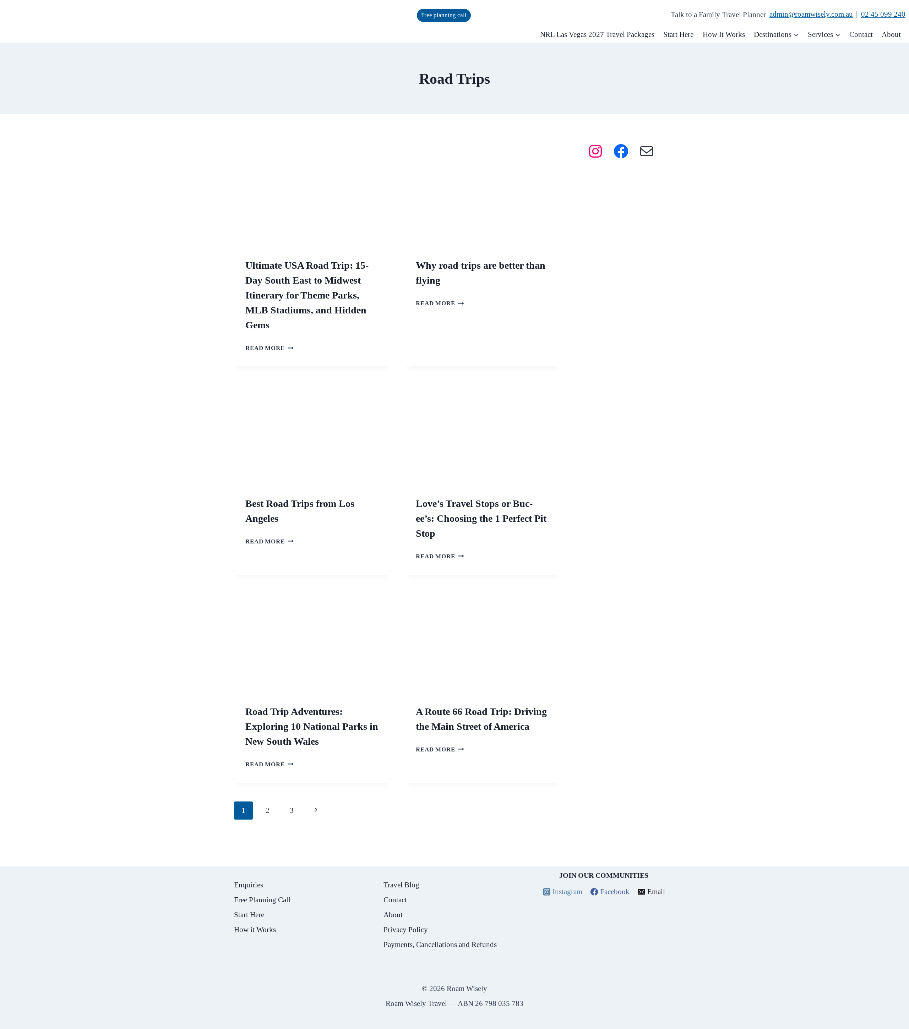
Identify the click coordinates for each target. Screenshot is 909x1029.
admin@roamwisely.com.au (811, 14)
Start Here (678, 34)
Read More (269, 348)
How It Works (724, 34)
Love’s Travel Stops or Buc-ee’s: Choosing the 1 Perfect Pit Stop (481, 518)
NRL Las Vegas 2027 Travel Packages (597, 34)
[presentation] (312, 195)
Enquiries (248, 885)
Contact (861, 34)
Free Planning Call (262, 900)
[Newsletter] (631, 238)
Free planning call (444, 15)
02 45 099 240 (883, 14)
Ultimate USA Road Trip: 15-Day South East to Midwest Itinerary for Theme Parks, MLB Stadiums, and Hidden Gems (307, 295)
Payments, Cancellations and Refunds (440, 944)
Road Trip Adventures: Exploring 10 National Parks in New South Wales (311, 726)
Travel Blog (401, 885)
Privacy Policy (405, 929)
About (891, 34)
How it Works (255, 929)
